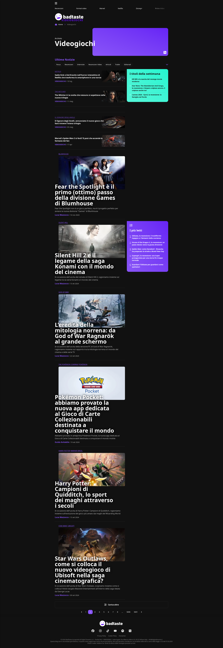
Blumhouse (64, 154)
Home (60, 24)
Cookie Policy (112, 636)
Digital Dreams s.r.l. (87, 640)
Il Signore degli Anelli (65, 117)
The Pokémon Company (69, 364)
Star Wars (63, 526)
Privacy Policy (101, 636)
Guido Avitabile (62, 442)
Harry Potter (64, 451)
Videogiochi (60, 81)
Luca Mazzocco (62, 215)
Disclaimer (122, 636)
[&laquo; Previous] (81, 612)
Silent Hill (63, 222)
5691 (136, 612)
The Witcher (60, 91)
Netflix (58, 71)
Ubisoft (71, 526)
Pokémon (83, 364)
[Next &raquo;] (141, 612)
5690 (128, 612)
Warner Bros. (77, 451)
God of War (64, 292)
